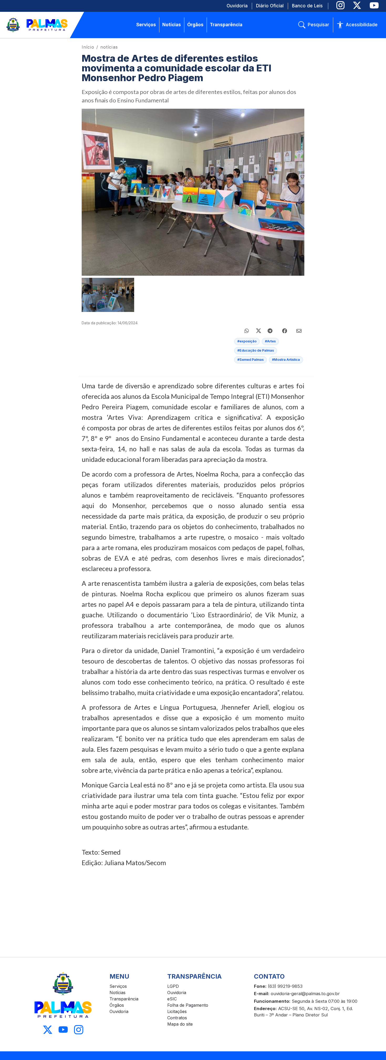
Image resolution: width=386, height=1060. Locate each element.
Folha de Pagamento (187, 1005)
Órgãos (116, 1005)
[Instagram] (340, 5)
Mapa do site (180, 1024)
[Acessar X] (47, 1030)
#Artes (270, 341)
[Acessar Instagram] (78, 1030)
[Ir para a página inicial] (37, 25)
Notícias (117, 992)
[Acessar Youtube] (63, 1030)
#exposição (247, 341)
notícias (109, 47)
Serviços (118, 986)
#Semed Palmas (250, 360)
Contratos (177, 1017)
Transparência (123, 998)
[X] (357, 5)
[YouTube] (374, 5)
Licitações (177, 1011)
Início (88, 47)
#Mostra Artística (286, 360)
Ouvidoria (118, 1011)
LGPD (173, 986)
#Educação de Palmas (255, 350)
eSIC (172, 998)
